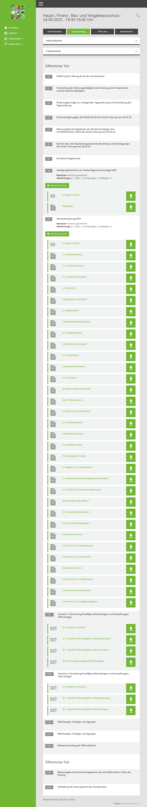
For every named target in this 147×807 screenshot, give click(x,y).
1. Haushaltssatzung (72, 254)
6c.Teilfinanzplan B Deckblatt (76, 411)
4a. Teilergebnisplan (72, 333)
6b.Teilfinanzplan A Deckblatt (76, 389)
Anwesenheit (126, 31)
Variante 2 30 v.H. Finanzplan (76, 557)
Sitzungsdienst (127, 803)
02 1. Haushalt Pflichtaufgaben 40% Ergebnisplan (86, 698)
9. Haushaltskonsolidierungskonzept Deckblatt (85, 478)
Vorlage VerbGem (71, 195)
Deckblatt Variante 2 (72, 534)
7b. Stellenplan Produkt (74, 456)
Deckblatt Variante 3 (72, 568)
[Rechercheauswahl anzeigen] (137, 15)
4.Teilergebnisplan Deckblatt (76, 321)
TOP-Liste (102, 31)
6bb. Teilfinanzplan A (72, 400)
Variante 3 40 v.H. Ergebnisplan (77, 579)
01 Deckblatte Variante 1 (74, 627)
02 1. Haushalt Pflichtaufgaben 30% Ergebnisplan (86, 638)
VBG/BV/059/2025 (58, 185)
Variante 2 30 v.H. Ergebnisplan (77, 545)
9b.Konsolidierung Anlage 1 (75, 501)
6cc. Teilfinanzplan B (72, 422)
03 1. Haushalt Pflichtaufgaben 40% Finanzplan (85, 709)
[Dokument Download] (131, 196)
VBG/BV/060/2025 (58, 234)
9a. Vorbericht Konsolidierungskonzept (81, 489)
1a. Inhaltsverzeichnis (73, 265)
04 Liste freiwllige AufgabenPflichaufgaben (83, 661)
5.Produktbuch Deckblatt (74, 344)
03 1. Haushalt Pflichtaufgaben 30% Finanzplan (85, 650)
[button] (18, 38)
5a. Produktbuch (70, 355)
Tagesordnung (79, 31)
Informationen (55, 31)
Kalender (13, 33)
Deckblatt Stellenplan (73, 433)
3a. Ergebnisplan (70, 310)
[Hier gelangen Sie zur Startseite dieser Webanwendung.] (18, 12)
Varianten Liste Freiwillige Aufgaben (80, 601)
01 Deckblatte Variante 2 (74, 687)
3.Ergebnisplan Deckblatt (74, 299)
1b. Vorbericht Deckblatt (74, 277)
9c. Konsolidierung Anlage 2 (76, 512)
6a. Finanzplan (69, 377)
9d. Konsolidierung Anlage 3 (76, 523)
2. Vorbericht (68, 288)
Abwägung (67, 206)
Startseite (13, 27)
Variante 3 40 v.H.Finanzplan (76, 590)
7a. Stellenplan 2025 (72, 445)
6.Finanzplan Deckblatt (73, 366)
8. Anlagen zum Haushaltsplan (77, 467)
